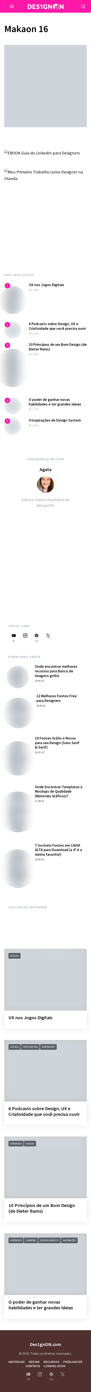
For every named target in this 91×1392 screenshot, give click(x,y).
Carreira (31, 1240)
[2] (12, 329)
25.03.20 (39, 680)
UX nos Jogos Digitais (46, 284)
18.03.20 (40, 705)
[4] (12, 405)
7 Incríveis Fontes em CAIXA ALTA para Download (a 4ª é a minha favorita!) (58, 850)
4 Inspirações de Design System (55, 420)
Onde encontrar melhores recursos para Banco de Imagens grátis (56, 671)
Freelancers (30, 1046)
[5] (12, 426)
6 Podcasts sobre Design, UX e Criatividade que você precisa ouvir (57, 326)
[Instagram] (25, 637)
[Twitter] (48, 637)
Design (14, 955)
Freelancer (72, 1362)
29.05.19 (39, 859)
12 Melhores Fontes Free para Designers (56, 698)
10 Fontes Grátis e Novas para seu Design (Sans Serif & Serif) (57, 743)
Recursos (52, 1362)
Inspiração (48, 1046)
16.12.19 (39, 752)
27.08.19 (39, 801)
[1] (12, 299)
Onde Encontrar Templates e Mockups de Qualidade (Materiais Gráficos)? (59, 791)
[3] (12, 367)
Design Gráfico (49, 1240)
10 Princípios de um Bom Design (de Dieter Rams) (58, 346)
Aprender (16, 1143)
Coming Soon (54, 1366)
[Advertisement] (45, 227)
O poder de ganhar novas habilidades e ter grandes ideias (55, 402)
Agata (45, 469)
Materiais (17, 1362)
